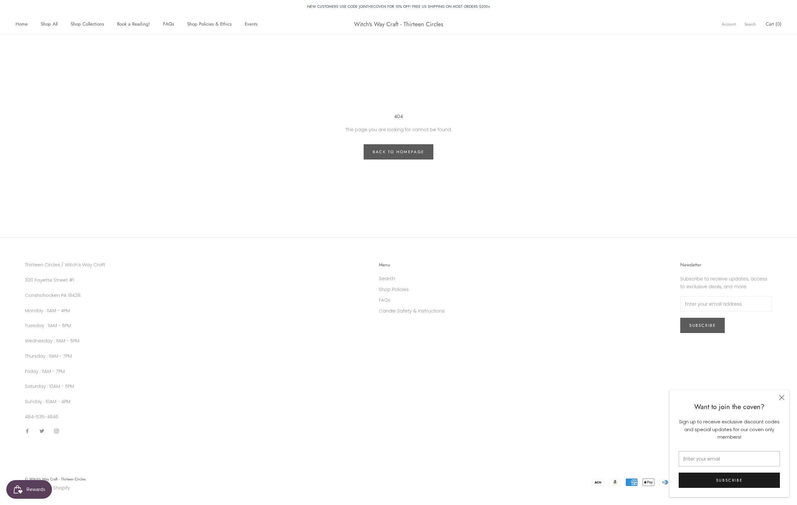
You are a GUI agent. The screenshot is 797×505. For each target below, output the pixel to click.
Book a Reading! (133, 24)
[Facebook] (27, 431)
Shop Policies (394, 289)
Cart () (773, 24)
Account (729, 24)
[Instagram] (56, 431)
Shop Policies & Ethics (209, 24)
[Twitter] (42, 431)
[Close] (782, 397)
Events (251, 24)
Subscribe (729, 480)
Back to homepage (398, 152)
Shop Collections (87, 24)
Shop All (49, 24)
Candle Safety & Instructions (412, 310)
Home (22, 24)
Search (750, 24)
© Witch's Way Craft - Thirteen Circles (55, 479)
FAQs (168, 24)
